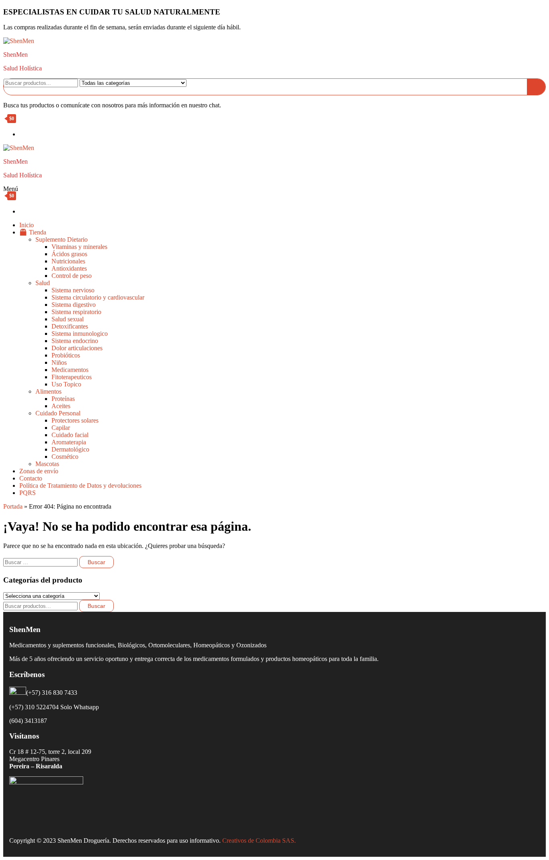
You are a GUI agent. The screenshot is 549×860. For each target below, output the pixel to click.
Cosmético (64, 456)
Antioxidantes (69, 268)
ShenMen (15, 54)
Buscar (96, 606)
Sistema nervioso (72, 290)
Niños (59, 362)
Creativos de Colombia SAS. (259, 840)
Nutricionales (68, 261)
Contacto (30, 478)
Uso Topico (66, 384)
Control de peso (71, 275)
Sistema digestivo (73, 304)
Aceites (60, 405)
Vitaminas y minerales (79, 246)
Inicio (26, 225)
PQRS (27, 492)
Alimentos (48, 391)
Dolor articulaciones (76, 348)
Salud (42, 282)
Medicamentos (69, 369)
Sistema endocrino (74, 340)
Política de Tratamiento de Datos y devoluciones (80, 485)
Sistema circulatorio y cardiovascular (97, 297)
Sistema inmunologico (79, 333)
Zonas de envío (38, 471)
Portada (13, 506)
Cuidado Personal (57, 413)
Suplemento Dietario (61, 239)
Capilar (60, 427)
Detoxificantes (69, 326)
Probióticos (65, 355)
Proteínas (63, 398)
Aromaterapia (68, 442)
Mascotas (47, 463)
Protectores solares (74, 420)
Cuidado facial (69, 434)
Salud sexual (67, 319)
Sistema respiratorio (76, 311)
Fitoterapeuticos (71, 377)
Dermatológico (70, 449)
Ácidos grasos (69, 253)
